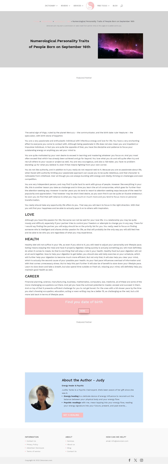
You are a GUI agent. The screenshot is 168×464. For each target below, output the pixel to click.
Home (36, 21)
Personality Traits (62, 21)
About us (71, 444)
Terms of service (33, 451)
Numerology (46, 21)
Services (77, 6)
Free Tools (102, 6)
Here (82, 311)
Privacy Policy (32, 444)
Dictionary (50, 6)
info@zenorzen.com (120, 441)
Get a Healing (71, 415)
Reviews (64, 6)
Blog (115, 6)
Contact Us (31, 441)
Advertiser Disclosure (35, 448)
